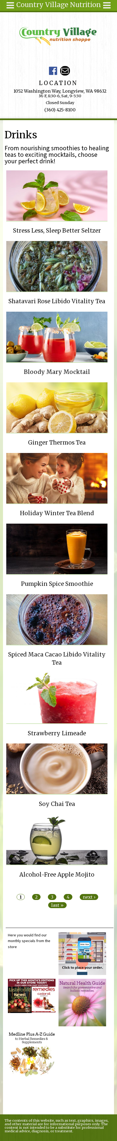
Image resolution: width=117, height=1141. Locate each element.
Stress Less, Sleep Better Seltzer (57, 230)
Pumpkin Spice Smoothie (57, 583)
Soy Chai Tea (57, 804)
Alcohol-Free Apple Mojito (56, 874)
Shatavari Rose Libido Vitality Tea (56, 301)
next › (89, 897)
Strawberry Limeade (57, 733)
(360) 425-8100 (60, 109)
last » (57, 905)
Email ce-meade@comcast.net (65, 71)
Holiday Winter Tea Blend (57, 513)
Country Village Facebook (53, 71)
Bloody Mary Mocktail (57, 372)
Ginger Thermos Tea (57, 442)
